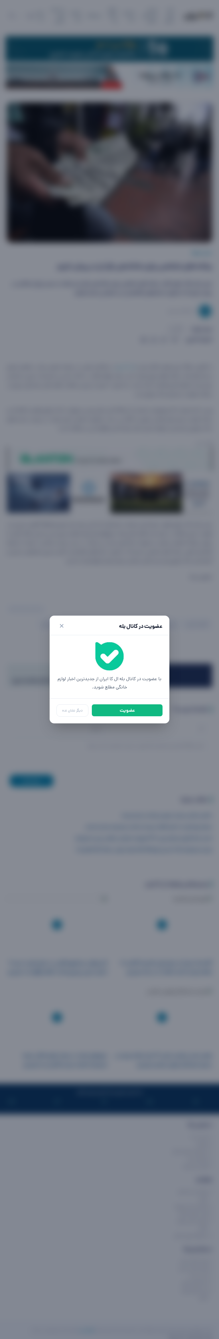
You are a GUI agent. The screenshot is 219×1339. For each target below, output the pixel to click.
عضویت (127, 710)
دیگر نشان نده (72, 710)
